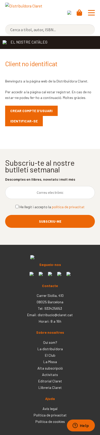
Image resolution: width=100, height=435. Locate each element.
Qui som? (50, 342)
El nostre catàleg (29, 42)
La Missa (50, 361)
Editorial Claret (50, 381)
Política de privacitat (50, 415)
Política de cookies (50, 421)
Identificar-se (24, 121)
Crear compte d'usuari (31, 110)
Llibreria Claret (50, 387)
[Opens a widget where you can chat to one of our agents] (81, 426)
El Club (50, 355)
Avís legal (50, 408)
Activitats (50, 374)
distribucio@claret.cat (55, 315)
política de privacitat (68, 207)
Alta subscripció (50, 368)
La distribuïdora (50, 349)
